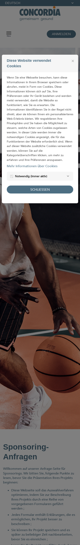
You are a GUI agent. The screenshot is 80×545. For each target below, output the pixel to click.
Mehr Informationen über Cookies (32, 166)
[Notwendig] (67, 176)
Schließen (40, 189)
